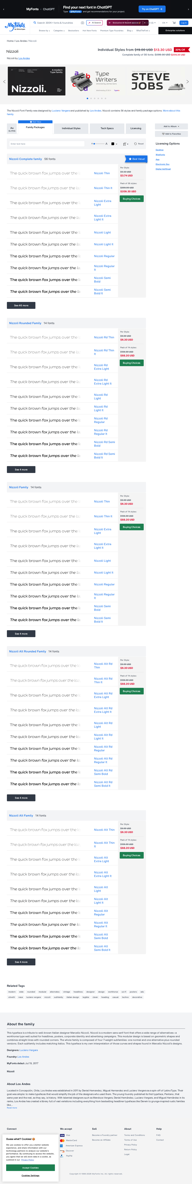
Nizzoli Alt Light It (101, 901)
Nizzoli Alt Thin (104, 830)
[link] (34, 23)
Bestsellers (73, 30)
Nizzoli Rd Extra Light (101, 367)
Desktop (160, 149)
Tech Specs (107, 128)
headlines (78, 992)
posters (133, 992)
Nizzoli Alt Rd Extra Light (103, 695)
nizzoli (47, 997)
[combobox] (67, 23)
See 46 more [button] (21, 305)
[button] (4, 9)
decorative (137, 997)
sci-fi (124, 992)
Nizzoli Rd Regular (101, 420)
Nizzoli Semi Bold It (102, 291)
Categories (58, 30)
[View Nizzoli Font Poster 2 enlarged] (96, 81)
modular (42, 992)
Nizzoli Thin (102, 173)
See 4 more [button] (21, 469)
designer (90, 992)
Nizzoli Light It (103, 244)
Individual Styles (71, 128)
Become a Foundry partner (104, 1135)
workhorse (113, 992)
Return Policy (130, 1149)
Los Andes (21, 41)
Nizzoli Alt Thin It (104, 844)
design (101, 992)
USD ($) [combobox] (149, 22)
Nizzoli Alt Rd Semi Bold (103, 772)
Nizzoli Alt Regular (101, 912)
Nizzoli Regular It (104, 268)
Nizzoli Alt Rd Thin (103, 665)
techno (125, 997)
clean (95, 997)
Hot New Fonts (90, 30)
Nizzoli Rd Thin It (104, 352)
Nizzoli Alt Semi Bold (101, 936)
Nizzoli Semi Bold (102, 280)
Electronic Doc (163, 164)
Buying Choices (131, 199)
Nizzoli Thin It (103, 188)
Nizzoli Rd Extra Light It (103, 382)
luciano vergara (33, 997)
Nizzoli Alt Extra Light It (103, 874)
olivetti (11, 997)
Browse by (43, 30)
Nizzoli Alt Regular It (101, 924)
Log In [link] (184, 23)
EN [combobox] (163, 22)
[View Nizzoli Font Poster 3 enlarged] (156, 81)
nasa (20, 997)
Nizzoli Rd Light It (101, 408)
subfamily (58, 997)
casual (115, 997)
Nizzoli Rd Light (101, 396)
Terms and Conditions (134, 1135)
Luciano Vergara (61, 110)
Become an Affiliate (101, 1140)
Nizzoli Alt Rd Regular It (103, 760)
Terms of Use (130, 1140)
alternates (55, 992)
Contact (160, 1140)
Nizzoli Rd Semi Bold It (104, 456)
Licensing (135, 128)
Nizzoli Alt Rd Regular (103, 748)
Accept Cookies (30, 1167)
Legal (126, 1154)
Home (10, 41)
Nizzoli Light (102, 232)
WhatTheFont (142, 30)
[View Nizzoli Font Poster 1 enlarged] (36, 81)
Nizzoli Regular (104, 256)
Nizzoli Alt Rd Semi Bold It (103, 784)
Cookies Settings (30, 1175)
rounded (31, 992)
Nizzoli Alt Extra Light (101, 859)
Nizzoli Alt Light (101, 889)
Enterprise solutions (175, 30)
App (157, 159)
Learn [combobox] (134, 22)
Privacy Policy (130, 1145)
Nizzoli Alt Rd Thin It (103, 680)
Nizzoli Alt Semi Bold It (102, 948)
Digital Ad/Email (163, 169)
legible (86, 997)
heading (105, 997)
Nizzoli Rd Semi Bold (104, 444)
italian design (73, 997)
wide (21, 992)
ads (142, 992)
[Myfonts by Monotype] (15, 26)
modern (12, 992)
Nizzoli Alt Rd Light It (103, 737)
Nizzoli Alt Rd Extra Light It (103, 710)
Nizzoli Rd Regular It (101, 432)
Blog (129, 30)
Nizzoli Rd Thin (104, 337)
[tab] (87, 98)
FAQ (158, 1135)
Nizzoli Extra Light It (102, 217)
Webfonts (160, 154)
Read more (12, 1108)
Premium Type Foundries (111, 30)
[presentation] (4, 81)
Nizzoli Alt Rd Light (103, 725)
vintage (66, 992)
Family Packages (35, 127)
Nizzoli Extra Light (102, 203)
